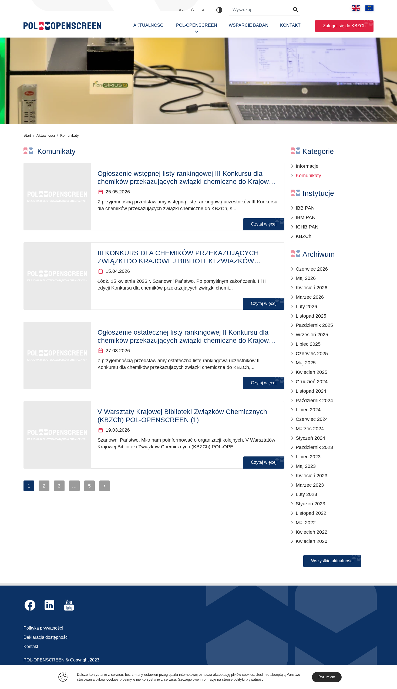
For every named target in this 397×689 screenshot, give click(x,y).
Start (27, 135)
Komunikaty (308, 175)
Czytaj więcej (264, 224)
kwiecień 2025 (311, 372)
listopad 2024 (311, 391)
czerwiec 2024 (312, 419)
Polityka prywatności (43, 628)
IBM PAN (305, 217)
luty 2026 (306, 306)
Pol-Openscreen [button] (196, 25)
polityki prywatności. (249, 679)
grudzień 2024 (312, 381)
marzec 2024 (310, 428)
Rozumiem (326, 677)
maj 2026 (306, 278)
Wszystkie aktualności (332, 561)
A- (181, 10)
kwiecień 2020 (311, 541)
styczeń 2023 (310, 503)
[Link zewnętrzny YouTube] (68, 605)
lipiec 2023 (308, 456)
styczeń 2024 (310, 438)
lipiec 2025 (308, 344)
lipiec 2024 (308, 409)
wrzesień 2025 (312, 334)
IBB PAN (305, 208)
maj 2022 (306, 522)
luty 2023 (306, 494)
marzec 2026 (310, 297)
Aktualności (148, 25)
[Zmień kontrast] (219, 10)
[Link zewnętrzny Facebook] (29, 605)
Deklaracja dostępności (46, 637)
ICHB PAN (307, 227)
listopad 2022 (311, 513)
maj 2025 (306, 362)
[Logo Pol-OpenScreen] (62, 26)
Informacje (307, 166)
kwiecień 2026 (311, 287)
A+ (205, 10)
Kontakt (290, 25)
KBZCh (303, 236)
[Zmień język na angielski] (356, 8)
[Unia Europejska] (369, 8)
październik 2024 (314, 400)
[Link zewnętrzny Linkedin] (49, 605)
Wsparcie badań (248, 25)
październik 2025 (314, 325)
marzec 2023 (310, 485)
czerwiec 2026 (312, 269)
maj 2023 (306, 466)
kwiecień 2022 (311, 532)
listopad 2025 (311, 316)
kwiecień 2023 (311, 475)
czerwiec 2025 (312, 353)
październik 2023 (314, 447)
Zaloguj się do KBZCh (344, 25)
